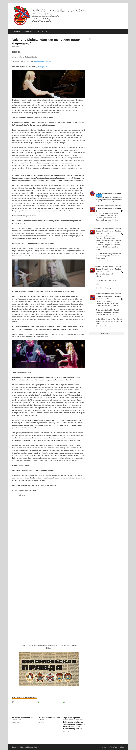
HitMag (121, 747)
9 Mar (107, 211)
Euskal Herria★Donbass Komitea (108, 208)
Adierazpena (28, 31)
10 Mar (107, 233)
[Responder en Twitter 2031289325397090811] (97, 261)
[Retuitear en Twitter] (94, 205)
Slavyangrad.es (42, 67)
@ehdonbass (99, 211)
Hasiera (17, 31)
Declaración (42, 31)
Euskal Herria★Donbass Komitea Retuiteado (108, 205)
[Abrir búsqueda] (122, 31)
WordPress (113, 747)
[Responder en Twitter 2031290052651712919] (97, 288)
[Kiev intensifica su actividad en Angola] (49, 708)
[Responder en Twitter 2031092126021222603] (97, 222)
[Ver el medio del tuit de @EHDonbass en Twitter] (97, 283)
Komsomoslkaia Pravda (42, 62)
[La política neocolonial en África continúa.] (23, 708)
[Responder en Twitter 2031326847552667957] (97, 326)
